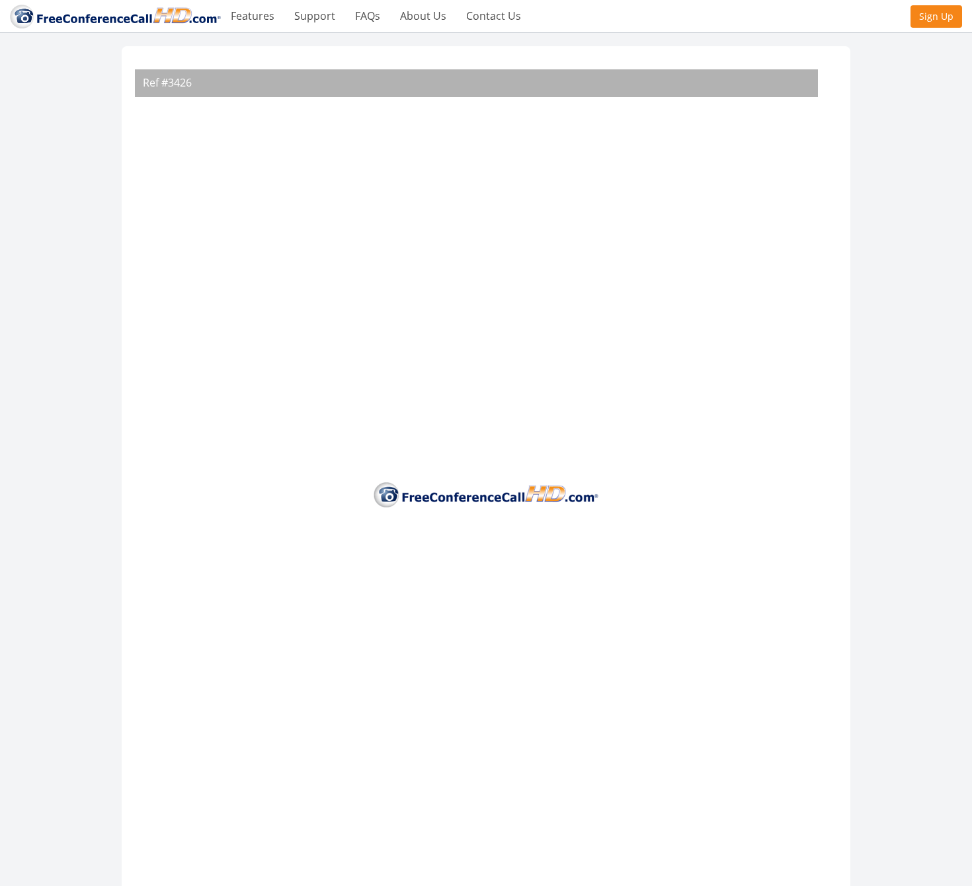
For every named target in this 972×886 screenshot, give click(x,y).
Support (314, 16)
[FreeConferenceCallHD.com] (115, 15)
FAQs (367, 16)
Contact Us (493, 16)
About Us (423, 16)
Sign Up (936, 16)
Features (252, 16)
